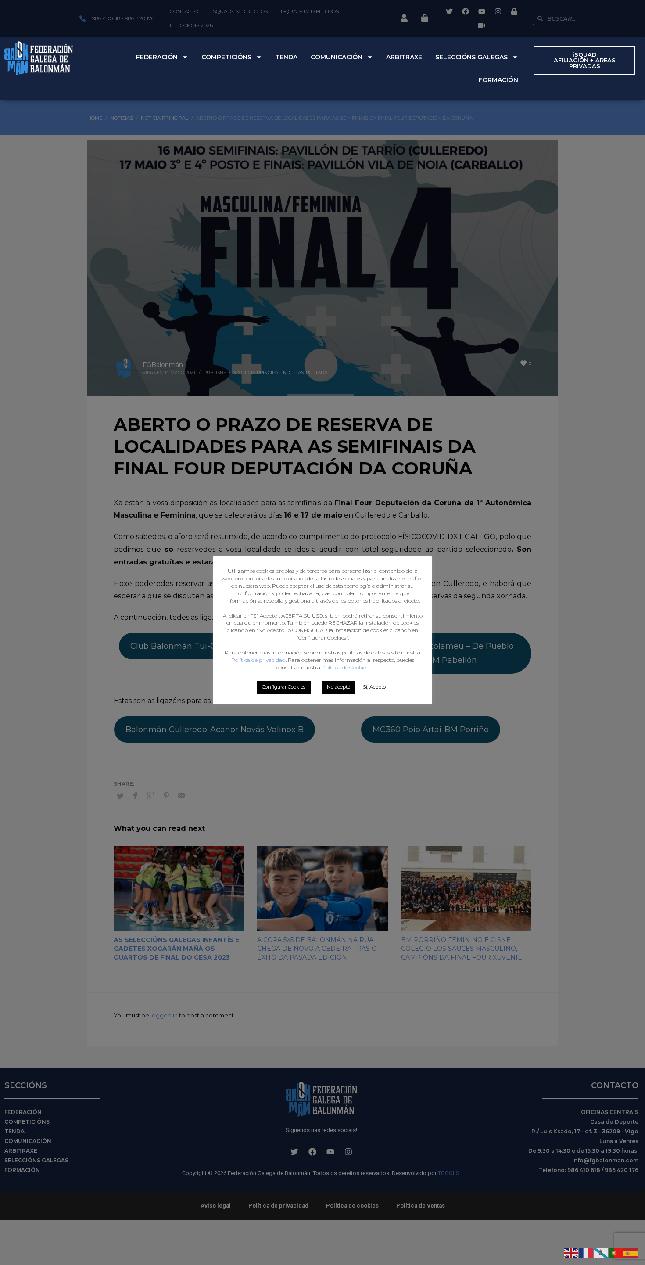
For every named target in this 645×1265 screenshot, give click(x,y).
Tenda (286, 57)
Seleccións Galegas (471, 57)
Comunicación (336, 57)
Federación (157, 57)
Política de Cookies (345, 667)
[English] (571, 1252)
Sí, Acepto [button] (374, 687)
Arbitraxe (404, 57)
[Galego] (601, 1252)
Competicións (226, 57)
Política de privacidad (258, 660)
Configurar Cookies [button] (283, 687)
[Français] (586, 1252)
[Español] (631, 1252)
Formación (498, 80)
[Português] (616, 1252)
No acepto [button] (338, 687)
